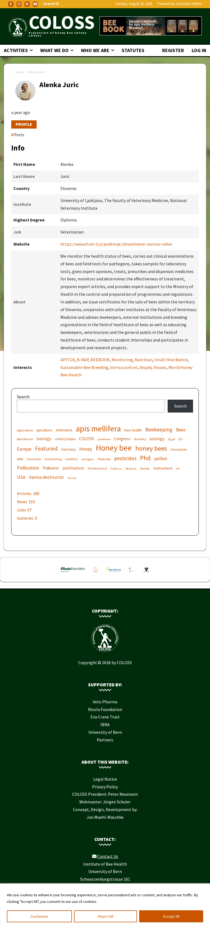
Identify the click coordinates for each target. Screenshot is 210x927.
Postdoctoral (97, 468)
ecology (157, 438)
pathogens (87, 459)
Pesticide (104, 459)
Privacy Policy (105, 786)
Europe (24, 449)
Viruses (160, 367)
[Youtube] (35, 4)
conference (104, 439)
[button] (51, 4)
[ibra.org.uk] (146, 573)
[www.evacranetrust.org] (95, 573)
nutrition (71, 459)
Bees (181, 430)
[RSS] (27, 4)
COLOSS (86, 438)
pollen (160, 459)
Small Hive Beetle (171, 359)
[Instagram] (19, 4)
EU (181, 439)
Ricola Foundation (105, 709)
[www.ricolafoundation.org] (73, 573)
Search (23, 396)
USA (21, 477)
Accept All (171, 916)
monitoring (53, 459)
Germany (68, 449)
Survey (145, 468)
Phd (145, 458)
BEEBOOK (100, 359)
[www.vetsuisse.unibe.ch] (132, 573)
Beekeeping (159, 429)
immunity (34, 459)
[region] (105, 905)
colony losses (65, 438)
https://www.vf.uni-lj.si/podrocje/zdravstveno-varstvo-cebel (116, 244)
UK (177, 468)
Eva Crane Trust (105, 717)
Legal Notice (105, 779)
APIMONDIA (64, 430)
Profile (24, 124)
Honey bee (114, 448)
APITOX (67, 359)
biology (44, 438)
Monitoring (122, 359)
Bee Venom (25, 439)
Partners (105, 740)
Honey (85, 449)
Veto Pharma (105, 701)
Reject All (105, 916)
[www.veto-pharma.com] (113, 573)
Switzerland (162, 468)
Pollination (28, 468)
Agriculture (25, 430)
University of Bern (189, 3)
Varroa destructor (46, 477)
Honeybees (179, 449)
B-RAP (83, 359)
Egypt (171, 439)
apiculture (44, 430)
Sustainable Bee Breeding (84, 367)
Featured (46, 448)
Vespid (145, 367)
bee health (133, 430)
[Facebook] (11, 4)
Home (19, 72)
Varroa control (124, 367)
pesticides (125, 458)
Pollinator (51, 468)
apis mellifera (98, 428)
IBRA (20, 459)
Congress (122, 438)
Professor (116, 468)
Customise (39, 916)
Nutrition (144, 359)
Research (131, 468)
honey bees (151, 448)
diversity (140, 439)
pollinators (73, 468)
